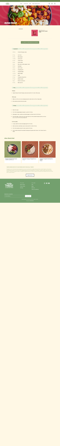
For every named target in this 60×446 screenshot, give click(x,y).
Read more (30, 175)
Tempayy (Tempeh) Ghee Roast (11, 158)
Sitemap (21, 187)
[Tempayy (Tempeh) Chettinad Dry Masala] (47, 149)
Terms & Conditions (35, 189)
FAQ (30, 3)
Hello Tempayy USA (36, 3)
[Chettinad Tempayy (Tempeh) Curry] (30, 149)
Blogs (33, 186)
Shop (21, 3)
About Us (33, 187)
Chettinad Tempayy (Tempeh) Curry (29, 158)
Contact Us (26, 3)
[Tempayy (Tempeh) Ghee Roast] (12, 149)
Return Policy (22, 184)
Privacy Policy (22, 186)
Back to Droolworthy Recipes (30, 42)
